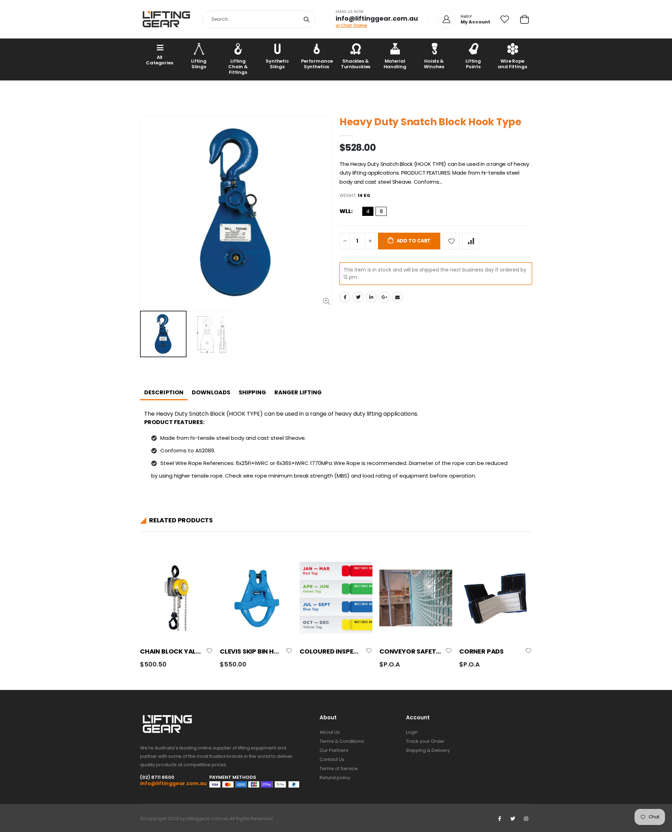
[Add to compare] (470, 241)
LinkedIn (371, 297)
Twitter (358, 297)
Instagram (526, 818)
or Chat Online (351, 25)
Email (397, 297)
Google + (384, 297)
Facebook (345, 297)
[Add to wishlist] (451, 241)
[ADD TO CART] (201, 565)
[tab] (164, 393)
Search (307, 19)
